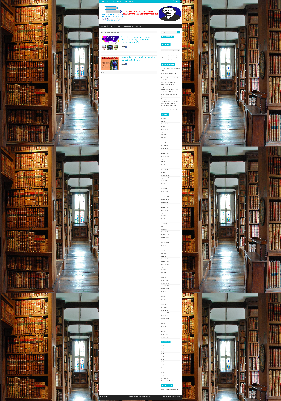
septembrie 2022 (165, 159)
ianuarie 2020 (164, 205)
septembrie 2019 (165, 213)
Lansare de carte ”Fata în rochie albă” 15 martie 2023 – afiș (138, 58)
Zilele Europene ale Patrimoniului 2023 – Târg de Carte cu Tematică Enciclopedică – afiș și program (170, 103)
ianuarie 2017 (164, 280)
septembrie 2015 (165, 318)
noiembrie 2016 (165, 283)
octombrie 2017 (165, 264)
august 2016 (164, 291)
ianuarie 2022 (164, 169)
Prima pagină (104, 26)
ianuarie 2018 (164, 259)
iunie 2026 (163, 118)
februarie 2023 (164, 145)
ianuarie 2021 (164, 191)
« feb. (162, 61)
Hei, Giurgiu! (164, 98)
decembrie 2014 (165, 337)
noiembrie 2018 (165, 237)
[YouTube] (177, 1)
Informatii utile (115, 26)
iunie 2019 (163, 218)
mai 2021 (163, 186)
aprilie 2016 (164, 302)
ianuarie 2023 (164, 148)
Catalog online (128, 26)
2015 (162, 348)
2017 (162, 353)
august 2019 (164, 215)
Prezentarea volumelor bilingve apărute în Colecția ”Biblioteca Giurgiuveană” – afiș (135, 40)
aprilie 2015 (164, 326)
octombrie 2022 (165, 156)
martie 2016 (164, 304)
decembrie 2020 (165, 194)
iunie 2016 (163, 296)
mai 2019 (163, 221)
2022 (162, 367)
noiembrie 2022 (165, 153)
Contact (138, 26)
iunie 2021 (163, 183)
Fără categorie (164, 378)
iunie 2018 (163, 250)
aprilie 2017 (164, 275)
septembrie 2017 (165, 267)
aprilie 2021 (164, 188)
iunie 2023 (163, 134)
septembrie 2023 (165, 132)
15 (168, 55)
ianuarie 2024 (164, 124)
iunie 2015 (163, 323)
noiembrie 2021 (165, 175)
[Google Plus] (175, 1)
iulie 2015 (163, 321)
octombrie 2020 (165, 196)
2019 (162, 359)
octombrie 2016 (165, 286)
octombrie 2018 (165, 240)
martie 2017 (164, 277)
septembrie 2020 (165, 199)
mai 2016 (163, 299)
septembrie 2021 (165, 178)
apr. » (166, 61)
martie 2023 (164, 142)
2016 (162, 351)
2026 (162, 375)
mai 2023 (163, 137)
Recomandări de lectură (167, 380)
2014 (162, 345)
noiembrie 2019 (165, 207)
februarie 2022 (164, 167)
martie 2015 (164, 329)
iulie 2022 (163, 161)
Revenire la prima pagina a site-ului (169, 389)
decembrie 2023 (165, 126)
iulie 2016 (163, 294)
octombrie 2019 (165, 210)
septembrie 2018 (165, 242)
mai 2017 (163, 272)
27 (162, 59)
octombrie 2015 (165, 315)
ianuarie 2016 (164, 310)
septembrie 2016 (165, 288)
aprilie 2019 (164, 223)
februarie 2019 (164, 229)
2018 (162, 356)
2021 (162, 364)
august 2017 (164, 269)
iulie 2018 (163, 248)
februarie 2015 (164, 331)
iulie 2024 (163, 121)
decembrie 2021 (165, 172)
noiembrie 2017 (165, 261)
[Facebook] (173, 1)
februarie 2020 (164, 202)
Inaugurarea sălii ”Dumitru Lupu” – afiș (170, 87)
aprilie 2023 (164, 140)
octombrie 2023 (165, 129)
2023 (104, 52)
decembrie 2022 (165, 151)
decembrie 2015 (165, 312)
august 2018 (164, 245)
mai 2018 (163, 253)
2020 (162, 362)
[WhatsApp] (178, 1)
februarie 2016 (164, 307)
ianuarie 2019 (164, 232)
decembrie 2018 (165, 234)
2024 (162, 372)
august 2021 (164, 180)
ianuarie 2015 (164, 334)
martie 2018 (164, 256)
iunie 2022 (163, 164)
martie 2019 (164, 226)
